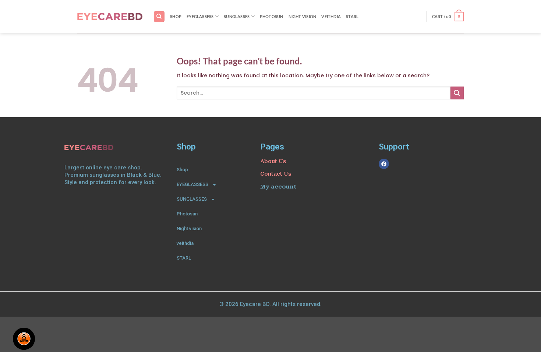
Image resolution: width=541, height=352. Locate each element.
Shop (175, 16)
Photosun (271, 16)
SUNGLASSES (237, 16)
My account (278, 186)
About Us (273, 161)
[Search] (159, 16)
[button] (448, 16)
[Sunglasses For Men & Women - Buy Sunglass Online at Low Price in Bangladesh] (109, 16)
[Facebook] (384, 164)
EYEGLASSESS (200, 16)
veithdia (331, 16)
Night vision (303, 16)
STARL (352, 16)
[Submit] (457, 93)
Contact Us (275, 174)
